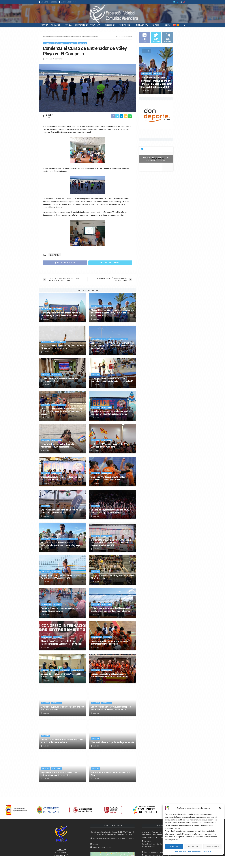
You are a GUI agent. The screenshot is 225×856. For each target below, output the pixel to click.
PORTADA (44, 25)
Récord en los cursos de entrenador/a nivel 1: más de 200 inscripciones (60, 609)
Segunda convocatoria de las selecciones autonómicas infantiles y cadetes (59, 773)
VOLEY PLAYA (95, 25)
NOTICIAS (68, 25)
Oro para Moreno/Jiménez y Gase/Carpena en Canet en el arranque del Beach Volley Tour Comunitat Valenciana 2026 (111, 543)
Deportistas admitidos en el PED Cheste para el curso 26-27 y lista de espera (61, 511)
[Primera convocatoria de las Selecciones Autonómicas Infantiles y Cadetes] (62, 800)
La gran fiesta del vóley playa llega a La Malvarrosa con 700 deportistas (57, 445)
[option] (156, 70)
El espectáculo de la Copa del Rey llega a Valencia (112, 742)
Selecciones (106, 440)
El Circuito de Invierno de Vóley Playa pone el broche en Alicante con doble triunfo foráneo (110, 609)
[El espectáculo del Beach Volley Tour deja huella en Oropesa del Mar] (62, 471)
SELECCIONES (110, 25)
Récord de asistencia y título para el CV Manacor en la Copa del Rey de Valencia (62, 741)
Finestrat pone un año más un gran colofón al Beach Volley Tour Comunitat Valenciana (60, 314)
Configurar (212, 846)
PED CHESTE (65, 670)
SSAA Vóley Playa (48, 341)
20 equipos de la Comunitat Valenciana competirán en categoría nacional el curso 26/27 (112, 379)
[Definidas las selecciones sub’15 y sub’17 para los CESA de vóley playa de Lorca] (62, 340)
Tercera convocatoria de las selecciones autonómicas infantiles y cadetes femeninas (110, 675)
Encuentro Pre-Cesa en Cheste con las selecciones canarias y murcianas (108, 478)
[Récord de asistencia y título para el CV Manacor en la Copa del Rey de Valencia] (62, 734)
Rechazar (193, 846)
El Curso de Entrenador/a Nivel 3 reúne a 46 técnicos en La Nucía (59, 379)
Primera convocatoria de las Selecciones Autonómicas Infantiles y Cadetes (59, 806)
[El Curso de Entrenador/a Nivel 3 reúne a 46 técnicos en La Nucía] (62, 373)
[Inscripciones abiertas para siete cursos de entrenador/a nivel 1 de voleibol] (112, 635)
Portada (45, 36)
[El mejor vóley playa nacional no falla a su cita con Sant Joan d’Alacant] (62, 701)
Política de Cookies (181, 851)
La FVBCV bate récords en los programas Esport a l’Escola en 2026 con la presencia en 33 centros (112, 839)
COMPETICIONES (81, 25)
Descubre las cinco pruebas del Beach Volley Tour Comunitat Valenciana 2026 (60, 576)
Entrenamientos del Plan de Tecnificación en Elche (110, 773)
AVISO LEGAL (207, 851)
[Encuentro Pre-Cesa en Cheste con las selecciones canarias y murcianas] (112, 471)
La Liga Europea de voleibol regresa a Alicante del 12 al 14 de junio (112, 576)
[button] (220, 808)
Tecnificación (77, 670)
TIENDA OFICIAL (142, 25)
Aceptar (174, 846)
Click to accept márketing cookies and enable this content (156, 158)
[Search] (184, 25)
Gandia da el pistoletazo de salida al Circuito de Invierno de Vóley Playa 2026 (61, 839)
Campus (45, 670)
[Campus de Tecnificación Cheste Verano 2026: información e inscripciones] (62, 668)
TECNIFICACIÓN (125, 25)
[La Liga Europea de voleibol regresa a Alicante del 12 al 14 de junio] (112, 570)
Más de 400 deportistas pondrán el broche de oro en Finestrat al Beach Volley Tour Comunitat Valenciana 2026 (112, 313)
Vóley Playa (60, 43)
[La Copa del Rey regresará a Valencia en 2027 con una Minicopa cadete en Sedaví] (112, 504)
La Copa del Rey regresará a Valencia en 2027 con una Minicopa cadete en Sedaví (111, 511)
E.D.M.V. (167, 25)
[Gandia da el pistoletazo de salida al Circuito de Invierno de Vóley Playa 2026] (62, 832)
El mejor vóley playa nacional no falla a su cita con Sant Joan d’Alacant (62, 708)
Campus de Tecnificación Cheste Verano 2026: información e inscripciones (61, 675)
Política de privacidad (194, 851)
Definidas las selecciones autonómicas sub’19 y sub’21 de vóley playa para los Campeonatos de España (61, 411)
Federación (48, 43)
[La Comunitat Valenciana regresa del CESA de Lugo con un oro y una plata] (112, 438)
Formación (72, 43)
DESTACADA (59, 59)
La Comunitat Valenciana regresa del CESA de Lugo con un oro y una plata (111, 445)
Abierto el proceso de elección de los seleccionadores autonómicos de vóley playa (60, 544)
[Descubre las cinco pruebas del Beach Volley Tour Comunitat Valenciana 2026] (62, 570)
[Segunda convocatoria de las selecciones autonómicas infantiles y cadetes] (62, 767)
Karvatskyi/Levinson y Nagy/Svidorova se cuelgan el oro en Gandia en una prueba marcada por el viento (112, 805)
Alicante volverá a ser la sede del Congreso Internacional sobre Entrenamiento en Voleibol (61, 642)
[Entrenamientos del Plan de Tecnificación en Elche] (112, 767)
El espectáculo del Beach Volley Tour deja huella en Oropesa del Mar (61, 478)
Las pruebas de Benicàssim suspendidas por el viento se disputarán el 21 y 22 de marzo (111, 708)
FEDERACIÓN (55, 25)
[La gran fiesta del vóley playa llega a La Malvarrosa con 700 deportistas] (62, 438)
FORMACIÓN (155, 25)
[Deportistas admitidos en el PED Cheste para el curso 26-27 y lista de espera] (62, 504)
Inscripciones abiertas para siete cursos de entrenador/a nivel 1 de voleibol (109, 642)
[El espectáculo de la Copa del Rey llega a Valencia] (112, 734)
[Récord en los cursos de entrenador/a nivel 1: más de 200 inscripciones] (62, 603)
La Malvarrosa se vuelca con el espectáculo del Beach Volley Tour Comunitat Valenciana (111, 412)
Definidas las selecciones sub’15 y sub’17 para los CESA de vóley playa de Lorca (62, 346)
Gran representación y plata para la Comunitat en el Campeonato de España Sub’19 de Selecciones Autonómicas (112, 346)
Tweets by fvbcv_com (156, 158)
